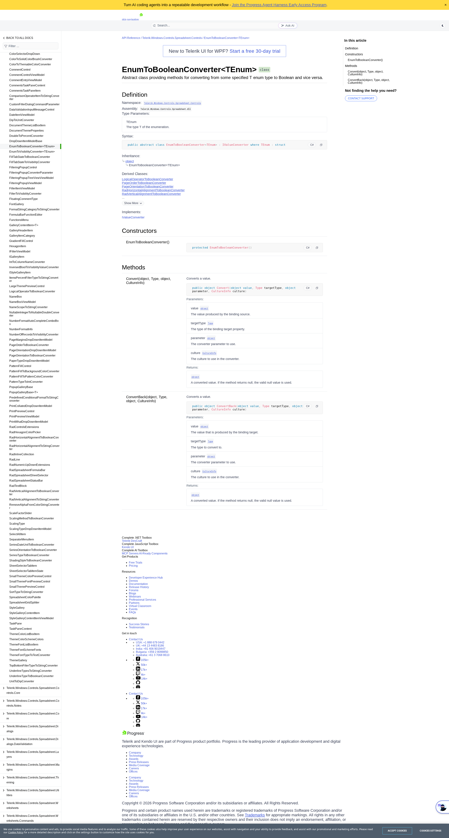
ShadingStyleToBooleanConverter (30, 560)
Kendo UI (128, 547)
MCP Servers (130, 553)
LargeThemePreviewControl (27, 286)
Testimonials (137, 627)
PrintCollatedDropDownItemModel (30, 405)
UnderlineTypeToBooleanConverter (31, 676)
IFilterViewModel (19, 251)
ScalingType (17, 523)
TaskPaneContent (20, 628)
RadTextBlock (18, 485)
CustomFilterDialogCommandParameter (34, 104)
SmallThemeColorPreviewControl (30, 576)
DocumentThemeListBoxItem (27, 125)
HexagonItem (17, 246)
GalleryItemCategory (22, 235)
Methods (133, 267)
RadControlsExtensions (24, 426)
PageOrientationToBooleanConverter (32, 355)
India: (150, 648)
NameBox (15, 296)
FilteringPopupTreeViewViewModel (31, 177)
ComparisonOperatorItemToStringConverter (34, 97)
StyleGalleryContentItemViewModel (31, 618)
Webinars (135, 596)
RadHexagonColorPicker (25, 432)
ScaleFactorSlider (20, 513)
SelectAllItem (17, 534)
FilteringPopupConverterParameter (31, 172)
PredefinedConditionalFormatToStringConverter (34, 399)
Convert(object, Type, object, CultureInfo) (365, 73)
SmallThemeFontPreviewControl (29, 581)
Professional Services (142, 599)
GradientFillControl (21, 240)
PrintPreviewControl (21, 411)
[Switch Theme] (442, 25)
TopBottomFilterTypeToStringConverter (33, 665)
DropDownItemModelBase (25, 141)
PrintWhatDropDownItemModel (28, 421)
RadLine (14, 459)
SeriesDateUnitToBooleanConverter (31, 544)
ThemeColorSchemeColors (26, 639)
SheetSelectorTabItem (23, 565)
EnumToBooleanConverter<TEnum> (32, 146)
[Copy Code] (321, 144)
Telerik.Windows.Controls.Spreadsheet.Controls (172, 37)
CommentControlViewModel (27, 74)
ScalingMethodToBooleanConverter (31, 518)
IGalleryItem (16, 256)
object (129, 161)
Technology (136, 755)
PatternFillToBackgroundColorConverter (34, 371)
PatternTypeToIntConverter (26, 381)
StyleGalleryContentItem (24, 613)
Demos (133, 580)
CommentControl (20, 69)
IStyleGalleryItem (20, 272)
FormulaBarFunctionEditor (25, 214)
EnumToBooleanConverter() (147, 242)
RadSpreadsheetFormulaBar (27, 470)
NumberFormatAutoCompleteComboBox (34, 322)
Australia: (152, 655)
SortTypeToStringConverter (26, 591)
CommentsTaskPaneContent (27, 85)
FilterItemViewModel (22, 188)
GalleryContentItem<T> (23, 225)
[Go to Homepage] (141, 19)
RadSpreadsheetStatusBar (26, 480)
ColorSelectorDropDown (24, 53)
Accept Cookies (397, 830)
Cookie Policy (15, 832)
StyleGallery (17, 607)
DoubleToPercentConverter (26, 135)
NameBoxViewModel (22, 301)
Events (133, 609)
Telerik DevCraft (132, 540)
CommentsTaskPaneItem (25, 90)
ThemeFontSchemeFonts (25, 649)
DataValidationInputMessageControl (31, 109)
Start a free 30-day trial (255, 51)
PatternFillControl (20, 366)
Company (135, 752)
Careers (134, 768)
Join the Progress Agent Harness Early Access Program (279, 5)
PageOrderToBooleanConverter (29, 345)
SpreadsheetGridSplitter (24, 602)
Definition (134, 94)
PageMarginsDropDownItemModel (30, 339)
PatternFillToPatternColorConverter (31, 376)
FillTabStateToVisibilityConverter (29, 162)
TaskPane (15, 623)
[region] (224, 831)
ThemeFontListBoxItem (23, 644)
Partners (134, 602)
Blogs (132, 593)
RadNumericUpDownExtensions (29, 464)
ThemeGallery (18, 660)
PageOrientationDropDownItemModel (32, 350)
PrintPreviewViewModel (24, 416)
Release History (139, 587)
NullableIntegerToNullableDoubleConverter (34, 314)
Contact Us (136, 639)
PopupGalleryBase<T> (23, 392)
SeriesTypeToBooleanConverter (29, 555)
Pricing (133, 565)
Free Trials (135, 562)
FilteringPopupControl (23, 167)
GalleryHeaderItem (21, 230)
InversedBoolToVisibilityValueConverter (34, 267)
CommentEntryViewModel (25, 80)
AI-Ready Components (153, 553)
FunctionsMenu (19, 219)
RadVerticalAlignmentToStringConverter (34, 499)
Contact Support (361, 98)
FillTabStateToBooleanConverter (29, 156)
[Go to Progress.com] (133, 734)
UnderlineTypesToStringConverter (30, 670)
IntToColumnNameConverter (27, 261)
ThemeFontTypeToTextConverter (29, 655)
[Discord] (138, 687)
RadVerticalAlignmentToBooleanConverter (34, 493)
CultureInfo (209, 353)
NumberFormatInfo (21, 329)
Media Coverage (139, 765)
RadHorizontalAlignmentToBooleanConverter (34, 439)
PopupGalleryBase (21, 387)
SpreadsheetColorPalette (25, 597)
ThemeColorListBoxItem (24, 634)
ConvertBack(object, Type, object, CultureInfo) (146, 399)
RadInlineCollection (21, 454)
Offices (133, 771)
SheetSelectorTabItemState (26, 570)
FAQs (132, 612)
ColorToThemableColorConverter (30, 64)
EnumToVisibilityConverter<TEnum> (32, 151)
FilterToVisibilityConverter (25, 193)
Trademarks (255, 815)
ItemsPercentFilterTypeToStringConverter (33, 279)
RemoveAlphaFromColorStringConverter (34, 506)
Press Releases (139, 762)
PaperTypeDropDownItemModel (29, 360)
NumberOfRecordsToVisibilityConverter (33, 334)
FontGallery (16, 204)
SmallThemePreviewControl (27, 586)
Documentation (138, 583)
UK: (150, 645)
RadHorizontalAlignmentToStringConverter (34, 447)
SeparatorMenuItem (21, 539)
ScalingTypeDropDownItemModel (30, 528)
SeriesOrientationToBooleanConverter (33, 549)
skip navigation (130, 19)
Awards (133, 758)
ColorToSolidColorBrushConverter (30, 59)
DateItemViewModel (22, 114)
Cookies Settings (430, 830)
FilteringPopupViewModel (25, 183)
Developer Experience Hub (146, 577)
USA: (150, 642)
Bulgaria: (152, 651)
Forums (133, 590)
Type (210, 323)
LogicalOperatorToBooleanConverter (32, 291)
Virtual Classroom (140, 606)
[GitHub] (138, 683)
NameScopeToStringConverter (28, 307)
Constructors (139, 230)
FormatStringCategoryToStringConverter (34, 209)
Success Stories (139, 624)
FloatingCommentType (23, 198)
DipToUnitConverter (21, 120)
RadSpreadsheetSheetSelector (28, 475)
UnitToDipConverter (21, 681)
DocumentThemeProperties (26, 130)
